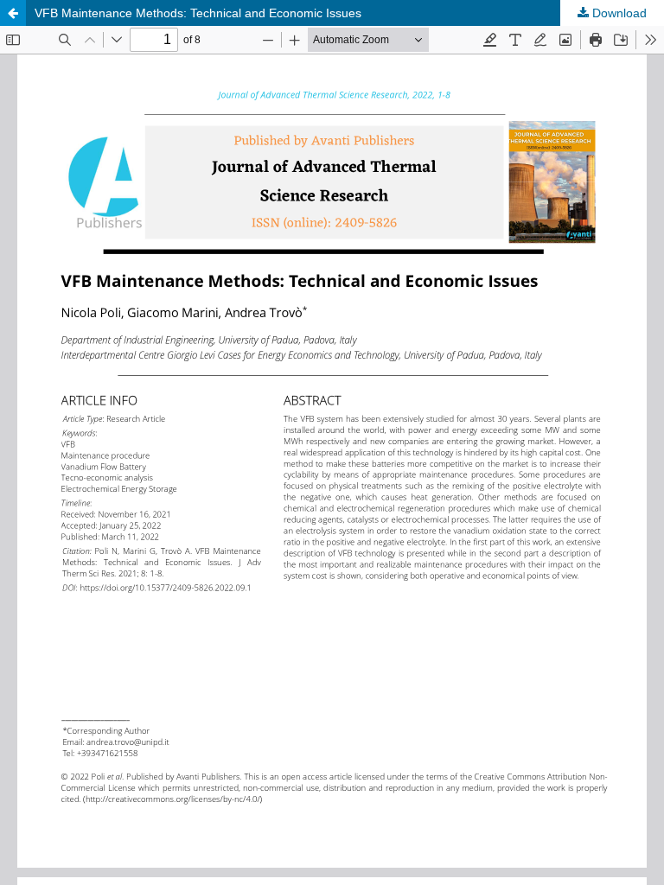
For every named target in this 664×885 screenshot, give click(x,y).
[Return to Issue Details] (13, 13)
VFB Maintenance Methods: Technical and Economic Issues (198, 13)
